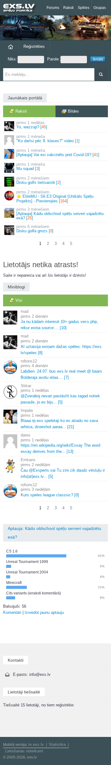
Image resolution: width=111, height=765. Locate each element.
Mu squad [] (30, 166)
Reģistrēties (34, 46)
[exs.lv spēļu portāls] (21, 8)
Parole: (53, 59)
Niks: (12, 59)
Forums (53, 8)
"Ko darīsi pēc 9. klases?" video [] (48, 138)
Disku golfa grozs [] (34, 228)
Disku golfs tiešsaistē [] (38, 180)
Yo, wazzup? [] (31, 124)
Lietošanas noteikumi (24, 751)
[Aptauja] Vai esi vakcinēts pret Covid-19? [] (57, 152)
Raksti (68, 8)
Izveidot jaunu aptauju (44, 612)
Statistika (57, 744)
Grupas (99, 8)
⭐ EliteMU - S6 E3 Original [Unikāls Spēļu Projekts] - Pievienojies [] (54, 196)
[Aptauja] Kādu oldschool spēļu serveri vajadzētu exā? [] (60, 214)
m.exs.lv (36, 744)
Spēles (83, 8)
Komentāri (12, 612)
